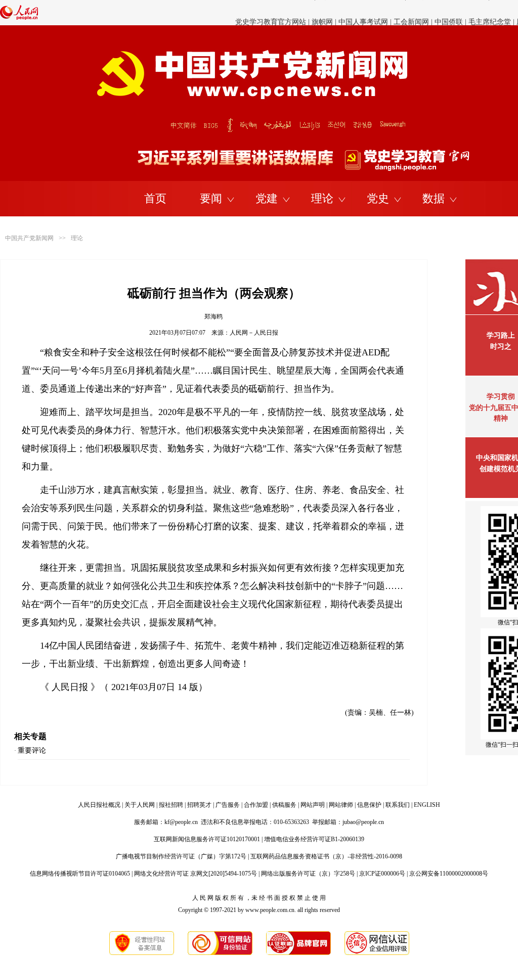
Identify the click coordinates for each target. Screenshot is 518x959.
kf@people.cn (181, 822)
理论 (322, 198)
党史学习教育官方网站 (271, 12)
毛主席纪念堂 (489, 12)
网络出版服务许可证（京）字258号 (308, 873)
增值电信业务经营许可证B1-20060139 (314, 839)
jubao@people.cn (363, 822)
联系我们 (397, 804)
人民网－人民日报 (254, 332)
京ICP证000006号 (382, 873)
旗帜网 (322, 12)
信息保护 (369, 804)
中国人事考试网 (363, 12)
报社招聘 (171, 804)
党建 (266, 198)
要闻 (211, 198)
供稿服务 (284, 804)
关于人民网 (139, 804)
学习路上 (501, 335)
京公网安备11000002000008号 (448, 873)
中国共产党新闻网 (29, 238)
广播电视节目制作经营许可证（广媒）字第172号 (181, 856)
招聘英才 (199, 804)
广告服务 (227, 804)
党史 (378, 198)
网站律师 (341, 804)
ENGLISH (427, 804)
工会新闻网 (411, 12)
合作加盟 (256, 804)
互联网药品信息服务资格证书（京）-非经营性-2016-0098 (326, 856)
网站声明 (312, 804)
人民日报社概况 (99, 804)
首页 (155, 198)
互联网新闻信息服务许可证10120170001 (207, 839)
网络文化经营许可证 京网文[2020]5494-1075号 (195, 873)
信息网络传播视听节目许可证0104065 (80, 873)
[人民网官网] (19, 17)
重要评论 (32, 750)
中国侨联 (449, 12)
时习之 (500, 346)
